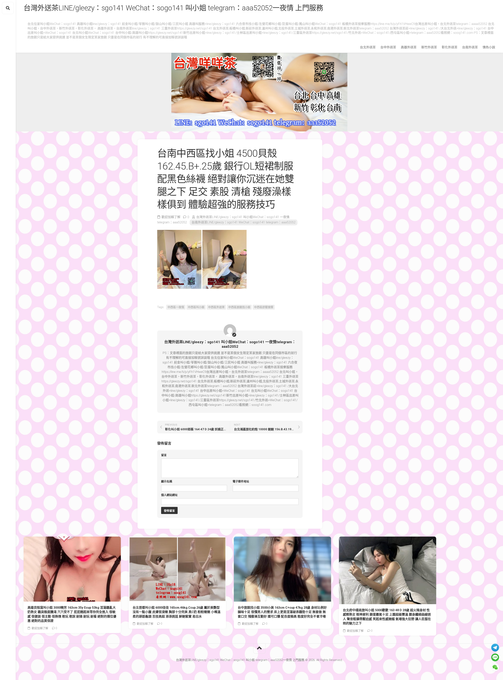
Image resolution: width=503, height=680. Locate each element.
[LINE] (495, 657)
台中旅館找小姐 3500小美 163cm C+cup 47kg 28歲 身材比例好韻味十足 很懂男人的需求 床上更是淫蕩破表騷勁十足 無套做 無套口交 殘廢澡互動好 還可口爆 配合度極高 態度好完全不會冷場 (282, 612)
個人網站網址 (169, 494)
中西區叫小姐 (196, 307)
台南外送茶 (470, 47)
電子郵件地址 (241, 481)
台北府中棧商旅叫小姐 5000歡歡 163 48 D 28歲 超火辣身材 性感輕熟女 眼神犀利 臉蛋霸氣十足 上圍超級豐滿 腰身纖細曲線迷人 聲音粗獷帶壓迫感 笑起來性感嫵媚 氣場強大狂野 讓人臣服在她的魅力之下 (387, 616)
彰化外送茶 (449, 47)
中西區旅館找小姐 (239, 307)
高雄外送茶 (409, 47)
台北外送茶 (368, 47)
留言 (164, 455)
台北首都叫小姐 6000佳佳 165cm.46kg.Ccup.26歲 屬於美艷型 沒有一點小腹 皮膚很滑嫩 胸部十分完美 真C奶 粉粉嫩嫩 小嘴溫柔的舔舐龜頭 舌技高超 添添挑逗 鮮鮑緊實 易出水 (176, 612)
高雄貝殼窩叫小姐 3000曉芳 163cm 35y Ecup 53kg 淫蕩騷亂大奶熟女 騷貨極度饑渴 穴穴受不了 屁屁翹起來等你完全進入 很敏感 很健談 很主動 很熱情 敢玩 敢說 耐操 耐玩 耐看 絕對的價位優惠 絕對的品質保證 (72, 614)
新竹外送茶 (429, 47)
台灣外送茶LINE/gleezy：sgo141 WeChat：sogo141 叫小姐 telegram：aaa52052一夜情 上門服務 (173, 8)
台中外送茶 (388, 47)
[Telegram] (495, 648)
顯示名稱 (166, 481)
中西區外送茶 (216, 307)
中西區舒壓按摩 (263, 307)
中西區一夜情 (176, 307)
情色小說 (489, 47)
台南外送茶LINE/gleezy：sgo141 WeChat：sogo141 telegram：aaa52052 (244, 222)
